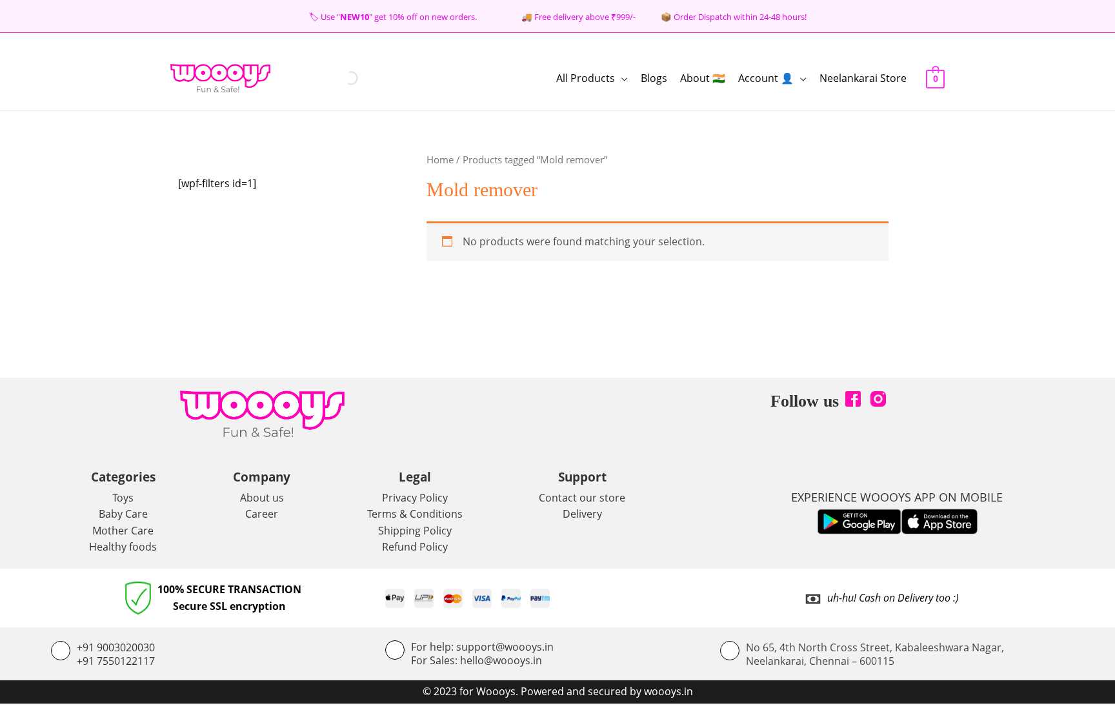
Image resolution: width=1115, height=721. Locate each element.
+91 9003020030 (116, 647)
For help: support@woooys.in (482, 647)
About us (262, 498)
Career (261, 514)
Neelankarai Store (863, 78)
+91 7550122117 (116, 661)
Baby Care (123, 514)
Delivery (582, 514)
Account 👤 (766, 78)
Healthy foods (123, 547)
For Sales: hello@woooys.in (476, 660)
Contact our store (582, 498)
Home (440, 159)
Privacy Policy (415, 498)
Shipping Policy (415, 530)
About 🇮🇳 (702, 78)
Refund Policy (415, 547)
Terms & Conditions (415, 514)
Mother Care (123, 530)
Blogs (654, 78)
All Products (585, 78)
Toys (123, 498)
